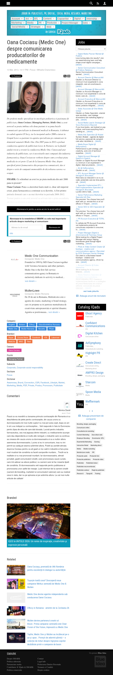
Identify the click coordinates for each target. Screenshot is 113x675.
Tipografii (89, 473)
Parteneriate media (14, 664)
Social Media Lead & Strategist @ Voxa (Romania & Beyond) (90, 123)
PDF (25, 385)
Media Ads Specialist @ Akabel (90, 134)
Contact (40, 658)
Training (97, 473)
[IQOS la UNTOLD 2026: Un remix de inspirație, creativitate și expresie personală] (38, 525)
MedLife (12, 341)
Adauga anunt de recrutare (92, 296)
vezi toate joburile (91, 291)
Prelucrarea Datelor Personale (49, 664)
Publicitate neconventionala (86, 466)
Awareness (12, 382)
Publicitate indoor (92, 463)
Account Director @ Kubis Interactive (87, 266)
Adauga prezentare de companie (92, 417)
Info (11, 233)
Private (31, 385)
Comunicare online (91, 336)
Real (29, 341)
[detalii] (79, 64)
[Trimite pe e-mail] (68, 76)
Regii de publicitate (98, 470)
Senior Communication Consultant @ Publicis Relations (90, 68)
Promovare (48, 385)
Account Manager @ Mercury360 (91, 89)
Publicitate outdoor (83, 470)
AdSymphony (93, 343)
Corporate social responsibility (30, 367)
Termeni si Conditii (45, 667)
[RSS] (65, 76)
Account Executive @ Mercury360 (91, 99)
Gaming (96, 442)
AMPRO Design (94, 372)
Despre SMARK (13, 658)
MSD (21, 341)
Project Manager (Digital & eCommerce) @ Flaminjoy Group (89, 233)
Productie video (98, 459)
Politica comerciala (14, 670)
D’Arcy (32, 324)
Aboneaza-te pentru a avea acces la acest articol (38, 209)
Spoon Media (93, 392)
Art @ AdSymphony (86, 168)
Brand (20, 382)
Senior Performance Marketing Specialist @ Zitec (89, 196)
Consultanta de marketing (94, 349)
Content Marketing (83, 434)
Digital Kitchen (94, 333)
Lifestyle (53, 382)
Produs (38, 385)
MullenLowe (32, 290)
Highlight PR (92, 353)
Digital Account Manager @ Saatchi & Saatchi (88, 157)
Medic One (39, 258)
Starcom (90, 382)
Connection (29, 382)
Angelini (12, 324)
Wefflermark (92, 401)
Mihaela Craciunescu (46, 69)
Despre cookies (43, 670)
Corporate (11, 367)
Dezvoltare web (97, 434)
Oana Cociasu (14, 350)
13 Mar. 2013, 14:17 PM (17, 69)
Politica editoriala (14, 661)
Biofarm (22, 324)
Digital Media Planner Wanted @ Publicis (90, 54)
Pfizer (51, 328)
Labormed (55, 337)
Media (19, 385)
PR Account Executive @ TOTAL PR (90, 219)
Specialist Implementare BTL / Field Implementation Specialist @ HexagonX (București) (89, 187)
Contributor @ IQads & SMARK (20, 667)
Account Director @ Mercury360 (90, 77)
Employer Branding (83, 438)
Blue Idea (102, 652)
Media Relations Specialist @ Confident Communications (88, 275)
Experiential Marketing (84, 442)
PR (86, 329)
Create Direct (93, 362)
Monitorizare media (83, 452)
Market (61, 382)
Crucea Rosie (22, 337)
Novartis (41, 328)
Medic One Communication (41, 256)
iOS (45, 337)
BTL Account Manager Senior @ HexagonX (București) (90, 174)
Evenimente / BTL (98, 438)
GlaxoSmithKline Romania (49, 324)
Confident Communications (95, 324)
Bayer (11, 337)
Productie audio (82, 456)
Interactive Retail (82, 445)
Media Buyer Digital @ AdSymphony (86, 145)
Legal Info (41, 661)
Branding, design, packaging (95, 376)
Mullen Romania (42, 293)
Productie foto (94, 456)
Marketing (11, 385)
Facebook (36, 337)
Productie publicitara (83, 459)
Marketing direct (91, 368)
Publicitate (58, 385)
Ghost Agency (93, 313)
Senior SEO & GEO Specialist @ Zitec (90, 207)
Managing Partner (16, 359)
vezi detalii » (30, 280)
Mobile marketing (89, 449)
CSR (37, 382)
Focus (32, 69)
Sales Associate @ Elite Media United (89, 109)
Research (80, 473)
